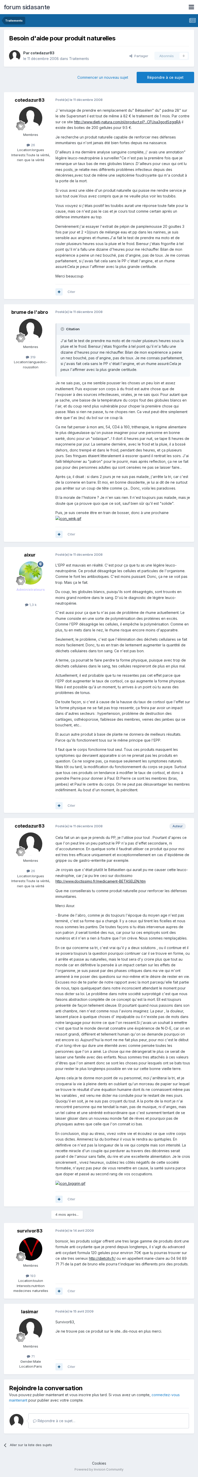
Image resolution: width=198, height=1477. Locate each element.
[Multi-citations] (59, 292)
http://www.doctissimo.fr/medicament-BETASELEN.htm (100, 881)
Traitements (79, 58)
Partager (140, 56)
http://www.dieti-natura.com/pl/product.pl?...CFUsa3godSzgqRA (127, 122)
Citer (71, 292)
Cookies (99, 1463)
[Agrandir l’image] (68, 518)
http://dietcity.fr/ (102, 1258)
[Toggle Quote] (63, 329)
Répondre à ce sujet (165, 77)
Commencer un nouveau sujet (102, 77)
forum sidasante (27, 7)
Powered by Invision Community (99, 1469)
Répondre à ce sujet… (56, 1421)
